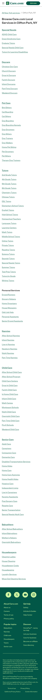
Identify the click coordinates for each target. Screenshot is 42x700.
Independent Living (10, 488)
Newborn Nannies (9, 349)
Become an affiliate (30, 641)
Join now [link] (33, 3)
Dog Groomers (8, 130)
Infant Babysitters (9, 533)
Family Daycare (8, 80)
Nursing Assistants (10, 497)
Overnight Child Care (11, 416)
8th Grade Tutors (9, 188)
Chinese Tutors (8, 197)
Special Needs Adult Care (13, 514)
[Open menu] (3, 3)
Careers (7, 611)
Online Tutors (7, 241)
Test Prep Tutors (9, 272)
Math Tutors (7, 232)
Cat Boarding (7, 112)
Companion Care (9, 453)
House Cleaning (8, 561)
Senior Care (8, 439)
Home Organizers (9, 303)
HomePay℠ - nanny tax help (30, 629)
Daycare (6, 62)
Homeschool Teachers (11, 219)
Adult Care (6, 444)
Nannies (6, 331)
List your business (30, 634)
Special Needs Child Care (12, 48)
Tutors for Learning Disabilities (15, 52)
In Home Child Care (10, 394)
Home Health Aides (10, 479)
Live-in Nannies (8, 344)
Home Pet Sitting (9, 147)
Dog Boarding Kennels (11, 125)
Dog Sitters (7, 134)
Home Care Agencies (11, 475)
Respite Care (7, 506)
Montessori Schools (10, 407)
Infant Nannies (8, 340)
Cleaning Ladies (9, 557)
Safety (25, 608)
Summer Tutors (8, 267)
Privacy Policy (25, 688)
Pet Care (6, 103)
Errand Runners (8, 295)
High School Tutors (10, 214)
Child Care (7, 368)
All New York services (11, 13)
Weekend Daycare (9, 93)
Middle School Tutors (11, 236)
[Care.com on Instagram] (33, 595)
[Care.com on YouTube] (25, 595)
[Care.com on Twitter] (17, 595)
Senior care (8, 647)
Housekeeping (8, 570)
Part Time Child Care (10, 421)
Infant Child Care (9, 399)
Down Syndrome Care (11, 39)
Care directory (28, 645)
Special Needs (9, 30)
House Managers (9, 308)
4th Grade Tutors (9, 179)
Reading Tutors (8, 250)
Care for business (29, 638)
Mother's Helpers (9, 538)
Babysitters (7, 524)
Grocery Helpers (9, 299)
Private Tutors (8, 245)
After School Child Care (12, 372)
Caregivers (6, 448)
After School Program (11, 377)
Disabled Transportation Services (16, 462)
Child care (7, 635)
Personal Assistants (10, 317)
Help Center (27, 615)
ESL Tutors (6, 201)
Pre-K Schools (8, 425)
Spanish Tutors (8, 258)
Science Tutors (8, 254)
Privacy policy (9, 619)
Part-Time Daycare (10, 89)
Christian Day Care (10, 67)
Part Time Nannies (10, 358)
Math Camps (7, 403)
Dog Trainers (7, 138)
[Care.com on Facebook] (8, 595)
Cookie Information (31, 691)
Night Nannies (8, 353)
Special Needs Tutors (11, 263)
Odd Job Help (8, 312)
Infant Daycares (8, 84)
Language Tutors (9, 223)
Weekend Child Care (10, 429)
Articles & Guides (29, 611)
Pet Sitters (6, 156)
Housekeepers (9, 552)
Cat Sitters (6, 116)
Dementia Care (8, 457)
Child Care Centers (10, 381)
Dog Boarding (8, 121)
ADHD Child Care (9, 34)
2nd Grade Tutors (9, 175)
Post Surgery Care (9, 501)
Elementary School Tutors (13, 206)
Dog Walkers (7, 143)
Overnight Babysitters (11, 542)
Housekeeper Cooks (10, 566)
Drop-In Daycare (9, 75)
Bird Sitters (7, 108)
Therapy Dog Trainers (11, 160)
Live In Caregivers (9, 492)
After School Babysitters (12, 529)
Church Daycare (9, 71)
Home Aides (7, 466)
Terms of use (8, 615)
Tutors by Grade (9, 276)
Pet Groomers (8, 152)
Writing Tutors (8, 280)
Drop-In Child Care (10, 385)
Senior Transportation (11, 510)
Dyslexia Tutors (8, 43)
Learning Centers (9, 228)
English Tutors (8, 210)
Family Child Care (9, 390)
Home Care (6, 470)
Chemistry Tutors (9, 192)
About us (7, 608)
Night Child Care (9, 412)
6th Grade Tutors (9, 184)
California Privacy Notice (13, 691)
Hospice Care (7, 484)
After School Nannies (11, 336)
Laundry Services (9, 574)
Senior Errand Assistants (12, 321)
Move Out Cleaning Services (14, 579)
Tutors (5, 170)
